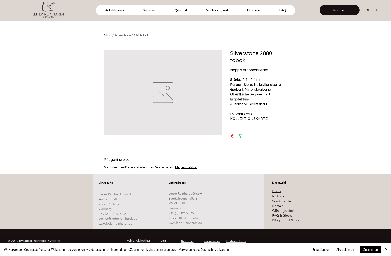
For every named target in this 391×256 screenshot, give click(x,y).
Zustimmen (370, 249)
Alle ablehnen (345, 249)
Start (108, 35)
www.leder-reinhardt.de (115, 223)
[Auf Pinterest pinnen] (232, 135)
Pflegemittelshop (186, 167)
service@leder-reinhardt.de (118, 218)
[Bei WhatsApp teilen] (240, 135)
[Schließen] (386, 249)
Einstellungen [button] (321, 249)
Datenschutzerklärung (215, 249)
